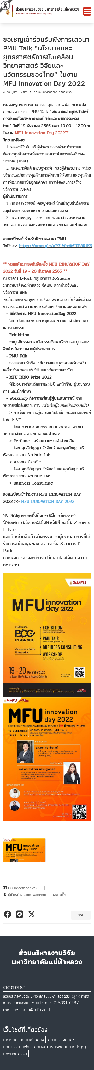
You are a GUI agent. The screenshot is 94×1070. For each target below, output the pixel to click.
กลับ (81, 915)
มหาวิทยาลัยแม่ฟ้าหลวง (23, 1039)
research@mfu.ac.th (32, 1009)
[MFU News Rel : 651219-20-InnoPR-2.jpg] (24, 850)
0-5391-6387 (66, 1002)
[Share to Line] (20, 914)
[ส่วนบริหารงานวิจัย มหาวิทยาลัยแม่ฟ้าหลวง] (43, 11)
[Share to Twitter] (32, 914)
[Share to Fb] (8, 914)
